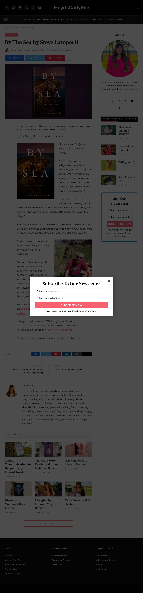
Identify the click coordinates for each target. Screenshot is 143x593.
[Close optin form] (109, 281)
